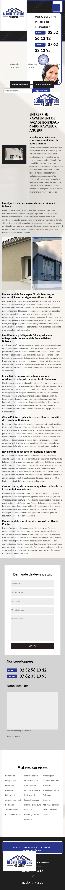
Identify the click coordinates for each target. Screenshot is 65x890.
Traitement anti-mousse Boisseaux (12, 812)
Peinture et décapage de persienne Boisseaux (10, 783)
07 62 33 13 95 (33, 676)
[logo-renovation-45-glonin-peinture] (21, 861)
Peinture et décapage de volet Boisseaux (13, 800)
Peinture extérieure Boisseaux (32, 807)
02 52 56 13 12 (33, 670)
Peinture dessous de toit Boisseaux (31, 778)
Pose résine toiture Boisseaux (51, 792)
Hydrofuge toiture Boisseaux (31, 817)
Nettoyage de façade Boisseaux (31, 797)
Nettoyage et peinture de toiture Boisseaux (51, 781)
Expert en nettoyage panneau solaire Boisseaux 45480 (51, 807)
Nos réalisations (20, 84)
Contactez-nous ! (43, 84)
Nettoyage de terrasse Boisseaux (32, 788)
